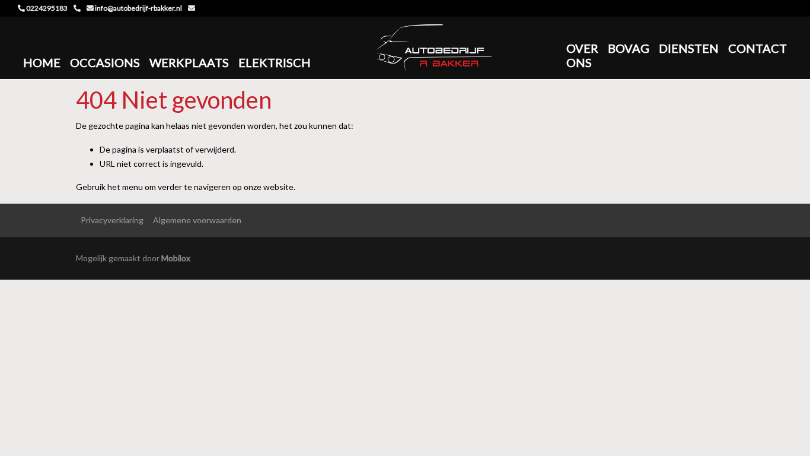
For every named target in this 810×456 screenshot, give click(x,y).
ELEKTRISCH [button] (274, 62)
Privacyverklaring (112, 220)
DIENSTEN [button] (689, 48)
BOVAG (628, 48)
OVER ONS (582, 55)
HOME (41, 62)
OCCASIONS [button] (105, 62)
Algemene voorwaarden (197, 220)
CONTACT (757, 48)
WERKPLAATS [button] (189, 62)
